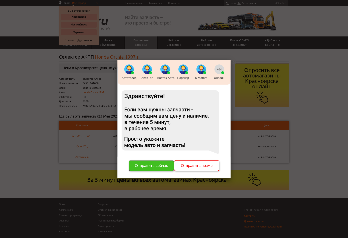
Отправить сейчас (151, 165)
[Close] (234, 62)
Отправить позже (197, 165)
